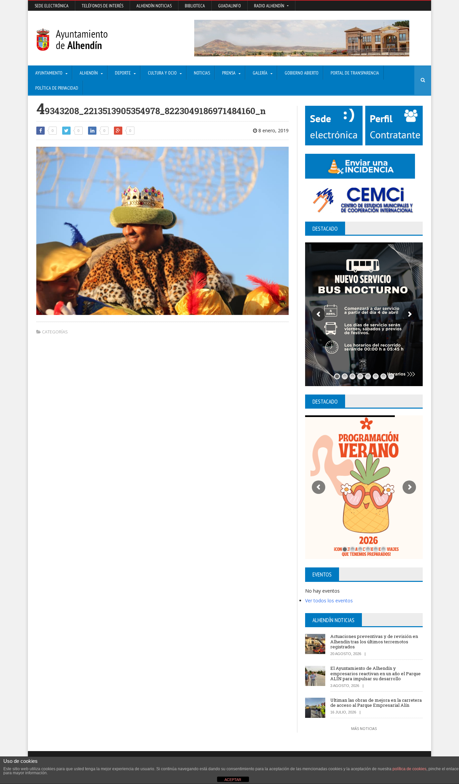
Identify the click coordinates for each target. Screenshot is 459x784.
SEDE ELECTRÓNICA (52, 6)
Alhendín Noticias (154, 6)
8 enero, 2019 (273, 130)
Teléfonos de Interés (102, 6)
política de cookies (409, 769)
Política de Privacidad (56, 88)
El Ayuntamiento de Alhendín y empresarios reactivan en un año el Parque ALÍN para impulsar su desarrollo (375, 673)
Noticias (202, 73)
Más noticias (364, 728)
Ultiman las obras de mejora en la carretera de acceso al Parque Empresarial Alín (376, 702)
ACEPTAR (232, 780)
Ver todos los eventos (329, 600)
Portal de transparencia (355, 73)
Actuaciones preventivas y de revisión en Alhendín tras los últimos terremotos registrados (374, 641)
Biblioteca (195, 6)
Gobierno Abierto (302, 73)
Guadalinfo (229, 6)
